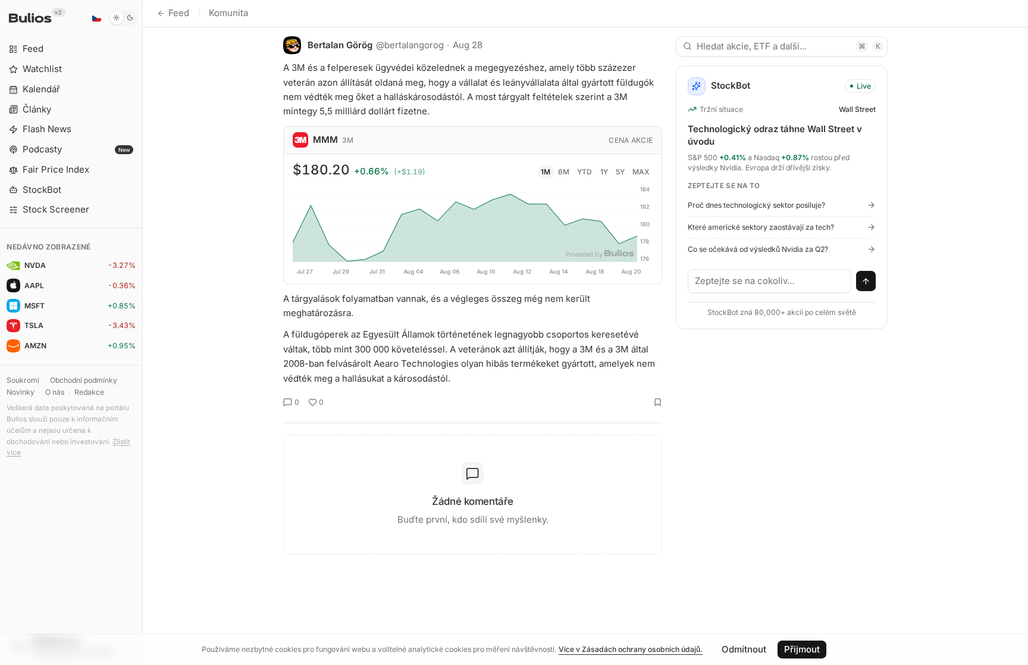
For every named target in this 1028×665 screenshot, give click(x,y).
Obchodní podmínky (83, 380)
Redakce (89, 392)
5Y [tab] (620, 171)
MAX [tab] (641, 171)
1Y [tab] (604, 171)
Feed (178, 12)
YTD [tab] (584, 171)
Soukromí (23, 380)
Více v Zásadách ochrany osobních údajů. (631, 649)
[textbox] (770, 281)
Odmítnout (744, 649)
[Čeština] (96, 18)
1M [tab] (545, 171)
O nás (54, 392)
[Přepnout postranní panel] (142, 332)
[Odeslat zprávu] (866, 281)
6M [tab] (563, 171)
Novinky (21, 392)
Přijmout (802, 649)
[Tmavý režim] (123, 18)
